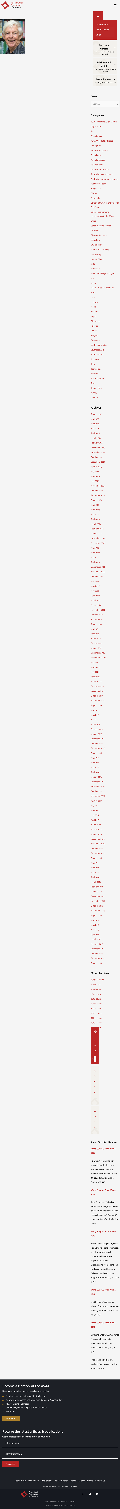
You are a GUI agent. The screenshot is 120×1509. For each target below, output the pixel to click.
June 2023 (95, 553)
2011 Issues (96, 994)
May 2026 (95, 428)
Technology (96, 369)
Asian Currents (61, 1481)
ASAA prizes (96, 145)
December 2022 (98, 567)
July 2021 (95, 629)
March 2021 (96, 638)
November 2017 (98, 786)
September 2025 (98, 462)
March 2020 (96, 681)
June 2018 (95, 763)
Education (95, 240)
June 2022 (95, 586)
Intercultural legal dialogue (102, 273)
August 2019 (96, 705)
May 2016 (95, 872)
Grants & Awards (77, 1481)
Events (90, 1481)
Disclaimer (73, 1486)
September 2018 (98, 748)
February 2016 (97, 887)
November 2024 (98, 486)
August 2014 (96, 963)
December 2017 (97, 782)
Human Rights (97, 259)
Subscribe (10, 1464)
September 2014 (98, 958)
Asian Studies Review (100, 169)
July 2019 (95, 710)
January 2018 (96, 777)
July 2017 (94, 805)
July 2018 (95, 758)
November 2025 (98, 452)
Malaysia (94, 302)
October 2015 (97, 906)
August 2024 (96, 500)
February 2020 (97, 686)
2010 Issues (96, 999)
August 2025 (96, 467)
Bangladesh (96, 188)
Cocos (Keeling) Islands (101, 226)
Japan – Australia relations (102, 288)
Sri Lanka (95, 359)
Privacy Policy (48, 1486)
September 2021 (98, 619)
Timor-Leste (96, 388)
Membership (33, 1481)
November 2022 (98, 572)
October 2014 (97, 953)
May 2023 (95, 557)
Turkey (94, 393)
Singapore (95, 340)
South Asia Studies (99, 345)
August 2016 (96, 858)
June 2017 (95, 810)
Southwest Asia (97, 354)
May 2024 (95, 514)
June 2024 (95, 509)
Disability (95, 230)
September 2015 (98, 910)
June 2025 (95, 476)
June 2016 (95, 868)
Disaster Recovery (99, 235)
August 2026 (96, 414)
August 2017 (96, 801)
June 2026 (95, 424)
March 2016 (96, 882)
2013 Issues (96, 984)
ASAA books (96, 136)
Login (98, 35)
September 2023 (98, 543)
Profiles (94, 331)
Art (92, 131)
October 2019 (97, 696)
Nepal (93, 316)
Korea (93, 292)
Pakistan (94, 326)
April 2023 (95, 562)
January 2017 (96, 834)
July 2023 (95, 548)
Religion (94, 335)
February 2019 (97, 729)
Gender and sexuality (100, 249)
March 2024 (96, 524)
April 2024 (95, 519)
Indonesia (95, 268)
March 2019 (96, 724)
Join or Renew (102, 30)
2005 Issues (96, 1023)
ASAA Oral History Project (102, 141)
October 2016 (97, 848)
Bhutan (94, 193)
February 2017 (97, 829)
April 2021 (95, 634)
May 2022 (95, 591)
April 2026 (95, 433)
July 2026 (95, 419)
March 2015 (96, 939)
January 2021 (96, 648)
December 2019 (98, 691)
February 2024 (97, 529)
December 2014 (98, 949)
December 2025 (98, 447)
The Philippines (97, 378)
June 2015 (95, 925)
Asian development (99, 150)
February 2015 (97, 944)
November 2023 (98, 538)
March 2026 (96, 438)
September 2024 (98, 495)
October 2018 (97, 743)
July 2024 (95, 505)
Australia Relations (99, 184)
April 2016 (95, 877)
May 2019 (95, 720)
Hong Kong (96, 254)
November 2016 (98, 844)
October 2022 (97, 576)
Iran (92, 278)
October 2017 (97, 791)
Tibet (93, 383)
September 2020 (98, 658)
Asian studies (97, 165)
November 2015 (98, 901)
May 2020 (95, 672)
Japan (93, 283)
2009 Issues (96, 1004)
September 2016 (98, 853)
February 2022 (97, 605)
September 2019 (98, 700)
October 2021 (97, 614)
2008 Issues (96, 1008)
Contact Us (100, 1481)
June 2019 (95, 715)
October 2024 (97, 490)
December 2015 (98, 896)
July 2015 (95, 920)
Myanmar (95, 311)
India (93, 264)
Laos (93, 297)
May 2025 (95, 481)
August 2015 (96, 915)
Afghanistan (96, 126)
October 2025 (97, 457)
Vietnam (94, 397)
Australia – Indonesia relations (104, 179)
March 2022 (96, 600)
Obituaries (95, 321)
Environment (96, 245)
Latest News (20, 1481)
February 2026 (97, 443)
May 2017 (95, 815)
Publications (46, 1481)
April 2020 (95, 677)
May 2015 (95, 930)
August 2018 (96, 753)
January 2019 (96, 734)
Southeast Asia (97, 350)
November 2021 (98, 610)
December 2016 (98, 839)
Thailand (95, 373)
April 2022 (95, 595)
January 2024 (96, 533)
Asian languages (98, 160)
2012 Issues (96, 989)
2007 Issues (96, 1013)
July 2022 (95, 581)
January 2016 (96, 891)
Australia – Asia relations (101, 174)
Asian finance (97, 155)
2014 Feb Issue (97, 980)
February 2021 (97, 643)
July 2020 (95, 662)
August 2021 (96, 624)
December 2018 (98, 739)
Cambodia (95, 198)
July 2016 (95, 863)
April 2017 (95, 820)
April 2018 (95, 772)
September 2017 (98, 796)
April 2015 (95, 934)
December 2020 (98, 653)
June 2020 (95, 667)
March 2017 (96, 825)
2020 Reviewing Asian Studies (104, 122)
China (93, 221)
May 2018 (95, 767)
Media (93, 307)
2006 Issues (96, 1018)
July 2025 (95, 471)
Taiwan (94, 364)
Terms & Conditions (61, 1486)
